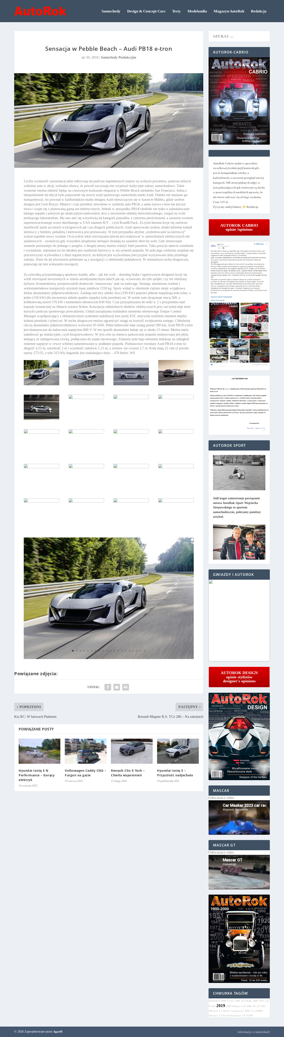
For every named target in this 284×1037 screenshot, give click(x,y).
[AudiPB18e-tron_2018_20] (131, 467)
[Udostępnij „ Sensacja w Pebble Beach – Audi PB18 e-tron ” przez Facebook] (107, 687)
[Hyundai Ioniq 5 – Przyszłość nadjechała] (178, 751)
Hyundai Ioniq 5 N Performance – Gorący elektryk (37, 775)
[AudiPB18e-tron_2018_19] (86, 467)
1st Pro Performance (230, 1015)
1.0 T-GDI (247, 1015)
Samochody (111, 11)
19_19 (256, 1006)
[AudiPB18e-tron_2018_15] (86, 432)
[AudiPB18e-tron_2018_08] (131, 384)
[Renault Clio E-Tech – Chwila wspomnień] (132, 751)
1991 (263, 1006)
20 (144, 650)
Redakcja (258, 11)
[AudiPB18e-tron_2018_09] (176, 384)
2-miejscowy (237, 1011)
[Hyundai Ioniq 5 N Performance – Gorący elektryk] (39, 751)
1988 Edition (233, 1006)
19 (141, 650)
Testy (176, 11)
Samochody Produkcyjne (118, 57)
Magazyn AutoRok (229, 11)
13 (118, 650)
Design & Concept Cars (146, 11)
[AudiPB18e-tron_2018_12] (131, 398)
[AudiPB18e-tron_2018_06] (41, 384)
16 (129, 650)
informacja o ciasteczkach (254, 1032)
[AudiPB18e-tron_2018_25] (176, 501)
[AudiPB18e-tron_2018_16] (131, 432)
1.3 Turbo (224, 1011)
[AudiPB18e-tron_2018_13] (176, 398)
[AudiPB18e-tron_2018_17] (176, 432)
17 (133, 650)
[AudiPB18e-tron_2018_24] (131, 501)
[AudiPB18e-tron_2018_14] (41, 432)
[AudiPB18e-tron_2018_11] (86, 398)
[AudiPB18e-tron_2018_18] (41, 467)
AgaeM (57, 1031)
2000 (247, 1011)
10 (107, 650)
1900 (237, 1001)
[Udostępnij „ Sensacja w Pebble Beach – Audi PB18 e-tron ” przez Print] (125, 687)
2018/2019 (214, 1001)
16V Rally (246, 1001)
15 (125, 650)
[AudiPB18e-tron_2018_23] (86, 501)
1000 (249, 1006)
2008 (255, 1001)
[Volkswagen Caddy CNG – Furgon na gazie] (85, 751)
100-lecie (213, 1011)
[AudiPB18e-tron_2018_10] (41, 419)
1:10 (243, 1006)
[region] (239, 620)
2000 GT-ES (227, 1001)
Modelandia (197, 11)
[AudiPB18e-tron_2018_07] (86, 384)
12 (114, 650)
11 (110, 650)
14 (122, 650)
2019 (220, 1005)
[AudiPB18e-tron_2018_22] (41, 501)
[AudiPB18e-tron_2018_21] (176, 467)
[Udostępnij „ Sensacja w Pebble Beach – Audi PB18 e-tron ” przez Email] (116, 687)
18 (137, 650)
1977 (261, 1001)
